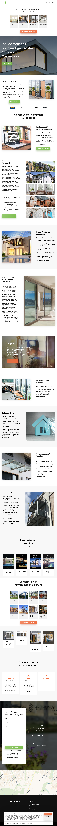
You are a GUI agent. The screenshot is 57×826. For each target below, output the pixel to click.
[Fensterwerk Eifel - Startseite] (5, 3)
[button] (28, 782)
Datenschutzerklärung (14, 757)
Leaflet (44, 794)
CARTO (55, 794)
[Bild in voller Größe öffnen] (40, 166)
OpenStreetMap (48, 794)
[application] (28, 782)
